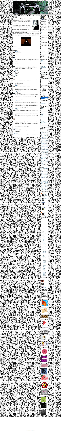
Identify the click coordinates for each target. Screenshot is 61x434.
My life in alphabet (45, 162)
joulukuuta (44, 233)
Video (42, 186)
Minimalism (42, 160)
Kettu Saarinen (16, 51)
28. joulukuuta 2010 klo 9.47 (17, 74)
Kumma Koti (43, 212)
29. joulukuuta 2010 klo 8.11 (17, 91)
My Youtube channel (43, 67)
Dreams (45, 143)
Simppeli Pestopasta (45, 208)
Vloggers (46, 186)
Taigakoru (42, 123)
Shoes (45, 176)
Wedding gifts (46, 187)
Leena (15, 70)
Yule (43, 247)
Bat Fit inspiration (43, 135)
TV (41, 184)
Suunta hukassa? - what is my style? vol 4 (44, 243)
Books (45, 138)
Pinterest (42, 68)
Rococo (46, 174)
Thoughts (44, 181)
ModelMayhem (43, 66)
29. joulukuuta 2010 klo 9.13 (17, 100)
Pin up (47, 172)
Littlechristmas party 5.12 (44, 263)
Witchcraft (45, 189)
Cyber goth (46, 141)
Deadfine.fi (42, 113)
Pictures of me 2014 (44, 169)
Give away (44, 149)
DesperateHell (43, 202)
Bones (43, 138)
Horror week (43, 154)
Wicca (45, 188)
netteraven (16, 85)
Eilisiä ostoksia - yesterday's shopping (44, 268)
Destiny (42, 114)
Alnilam (42, 108)
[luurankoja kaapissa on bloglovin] (43, 95)
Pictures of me (45, 166)
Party (43, 164)
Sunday (43, 248)
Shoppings (42, 177)
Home (44, 153)
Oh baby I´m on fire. (44, 234)
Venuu (42, 126)
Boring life (44, 271)
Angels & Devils (43, 109)
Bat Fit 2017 (46, 134)
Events (47, 144)
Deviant (42, 115)
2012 (42, 230)
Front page (15, 14)
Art (46, 132)
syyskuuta (44, 274)
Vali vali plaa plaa (44, 255)
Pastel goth (42, 165)
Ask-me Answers (45, 133)
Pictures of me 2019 (43, 172)
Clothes (45, 139)
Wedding (42, 187)
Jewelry (45, 157)
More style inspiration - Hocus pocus (44, 237)
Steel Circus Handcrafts (44, 122)
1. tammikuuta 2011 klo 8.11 (17, 108)
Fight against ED (44, 147)
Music (42, 161)
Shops (46, 177)
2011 (42, 231)
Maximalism (46, 159)
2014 (42, 228)
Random (42, 173)
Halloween (44, 152)
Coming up (46, 140)
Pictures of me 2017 (44, 170)
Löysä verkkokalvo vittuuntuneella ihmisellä (44, 260)
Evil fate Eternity (44, 193)
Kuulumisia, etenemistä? (44, 246)
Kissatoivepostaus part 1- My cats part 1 (44, 265)
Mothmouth (44, 266)
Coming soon (42, 140)
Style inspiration (44, 179)
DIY (46, 142)
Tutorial (46, 183)
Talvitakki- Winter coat (44, 270)
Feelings (45, 145)
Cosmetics (43, 141)
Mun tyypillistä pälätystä (44, 252)
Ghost (44, 148)
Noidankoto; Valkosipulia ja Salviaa (44, 207)
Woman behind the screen (20, 14)
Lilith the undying (43, 105)
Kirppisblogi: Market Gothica (43, 103)
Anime (44, 132)
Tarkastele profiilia (43, 32)
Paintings (47, 163)
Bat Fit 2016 (43, 134)
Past (45, 164)
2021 (42, 220)
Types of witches (45, 184)
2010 (42, 232)
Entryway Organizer (45, 198)
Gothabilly (44, 151)
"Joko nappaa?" (43, 102)
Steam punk (43, 178)
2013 (42, 229)
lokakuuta (44, 273)
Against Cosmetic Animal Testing (27, 14)
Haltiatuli (42, 116)
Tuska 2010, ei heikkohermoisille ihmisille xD (44, 250)
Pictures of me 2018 (44, 171)
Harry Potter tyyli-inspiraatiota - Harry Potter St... (44, 240)
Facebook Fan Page (43, 61)
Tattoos (47, 180)
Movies (45, 160)
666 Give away (45, 279)
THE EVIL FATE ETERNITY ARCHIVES (45, 195)
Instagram (42, 65)
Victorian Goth (44, 185)
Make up (43, 158)
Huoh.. (43, 235)
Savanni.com (42, 121)
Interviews (42, 157)
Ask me (42, 133)
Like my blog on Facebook (44, 73)
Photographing (46, 165)
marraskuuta (44, 272)
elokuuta (44, 275)
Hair (47, 151)
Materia (42, 159)
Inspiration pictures (43, 156)
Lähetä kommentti (16, 133)
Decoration (42, 142)
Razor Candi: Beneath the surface (45, 287)
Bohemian (46, 137)
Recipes (44, 173)
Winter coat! (44, 258)
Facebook (42, 60)
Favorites (42, 145)
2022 (42, 219)
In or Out (45, 155)
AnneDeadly (16, 54)
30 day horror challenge (43, 129)
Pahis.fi (42, 120)
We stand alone (45, 203)
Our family (43, 163)
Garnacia (42, 148)
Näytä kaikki (46, 216)
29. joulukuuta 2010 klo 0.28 (17, 84)
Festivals (42, 146)
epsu (15, 75)
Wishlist (42, 189)
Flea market (45, 147)
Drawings (42, 143)
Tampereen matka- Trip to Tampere (44, 257)
